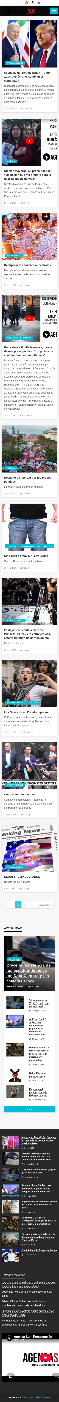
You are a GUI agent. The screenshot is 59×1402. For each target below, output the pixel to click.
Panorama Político (30, 546)
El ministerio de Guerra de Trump (39, 1250)
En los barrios (14, 256)
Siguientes (44, 905)
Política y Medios (15, 620)
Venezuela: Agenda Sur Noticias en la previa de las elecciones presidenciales (39, 1140)
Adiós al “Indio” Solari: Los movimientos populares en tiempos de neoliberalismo (37, 1027)
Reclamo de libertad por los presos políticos (27, 479)
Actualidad (12, 338)
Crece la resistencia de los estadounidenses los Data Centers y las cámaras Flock (28, 973)
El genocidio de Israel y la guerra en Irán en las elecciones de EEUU (39, 1204)
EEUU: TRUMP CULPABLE (22, 876)
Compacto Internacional (20, 794)
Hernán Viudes (26, 203)
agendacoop (25, 285)
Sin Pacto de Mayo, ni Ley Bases (26, 555)
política (11, 161)
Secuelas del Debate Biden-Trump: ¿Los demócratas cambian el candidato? (27, 76)
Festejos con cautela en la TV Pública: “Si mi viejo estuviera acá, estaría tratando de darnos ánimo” (27, 634)
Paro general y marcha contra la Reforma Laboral (38, 1092)
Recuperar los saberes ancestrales (27, 265)
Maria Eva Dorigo (27, 109)
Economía (11, 546)
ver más (29, 1109)
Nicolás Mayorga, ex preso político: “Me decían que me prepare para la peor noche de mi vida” (28, 174)
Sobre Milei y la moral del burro (37, 1074)
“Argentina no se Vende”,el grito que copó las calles (39, 1003)
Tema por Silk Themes (37, 1397)
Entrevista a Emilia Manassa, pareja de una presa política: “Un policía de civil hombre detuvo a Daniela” (28, 351)
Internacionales (15, 63)
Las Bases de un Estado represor (26, 712)
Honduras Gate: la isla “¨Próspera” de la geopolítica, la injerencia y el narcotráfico (39, 1053)
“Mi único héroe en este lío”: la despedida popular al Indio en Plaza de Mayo (38, 1237)
